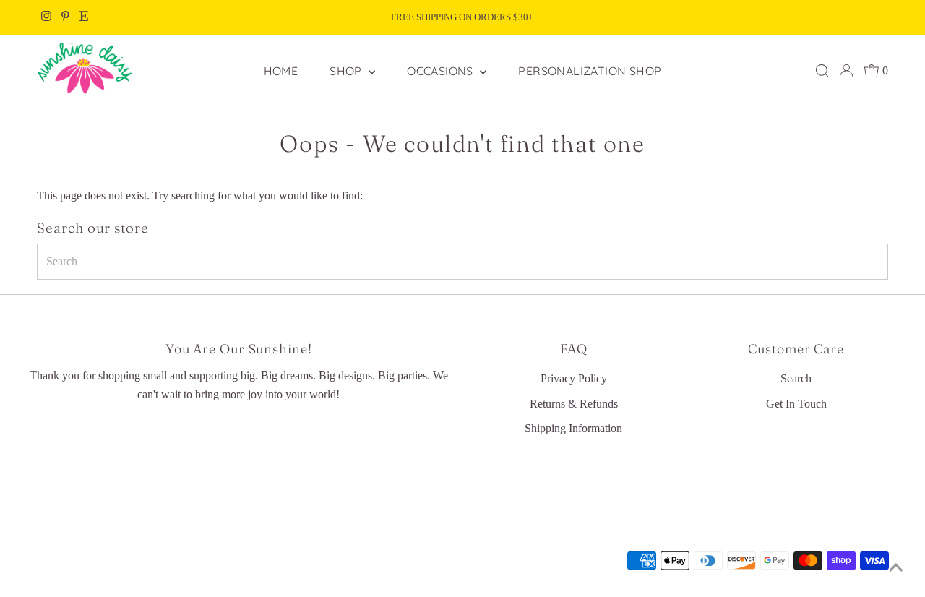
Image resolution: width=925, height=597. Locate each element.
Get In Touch (796, 404)
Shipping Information (573, 428)
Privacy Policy (574, 378)
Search (796, 378)
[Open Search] (822, 70)
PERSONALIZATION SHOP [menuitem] (589, 71)
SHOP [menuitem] (347, 71)
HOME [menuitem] (281, 71)
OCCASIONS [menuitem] (441, 71)
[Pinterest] (65, 17)
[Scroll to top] (896, 568)
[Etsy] (84, 17)
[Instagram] (46, 17)
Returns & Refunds (574, 404)
